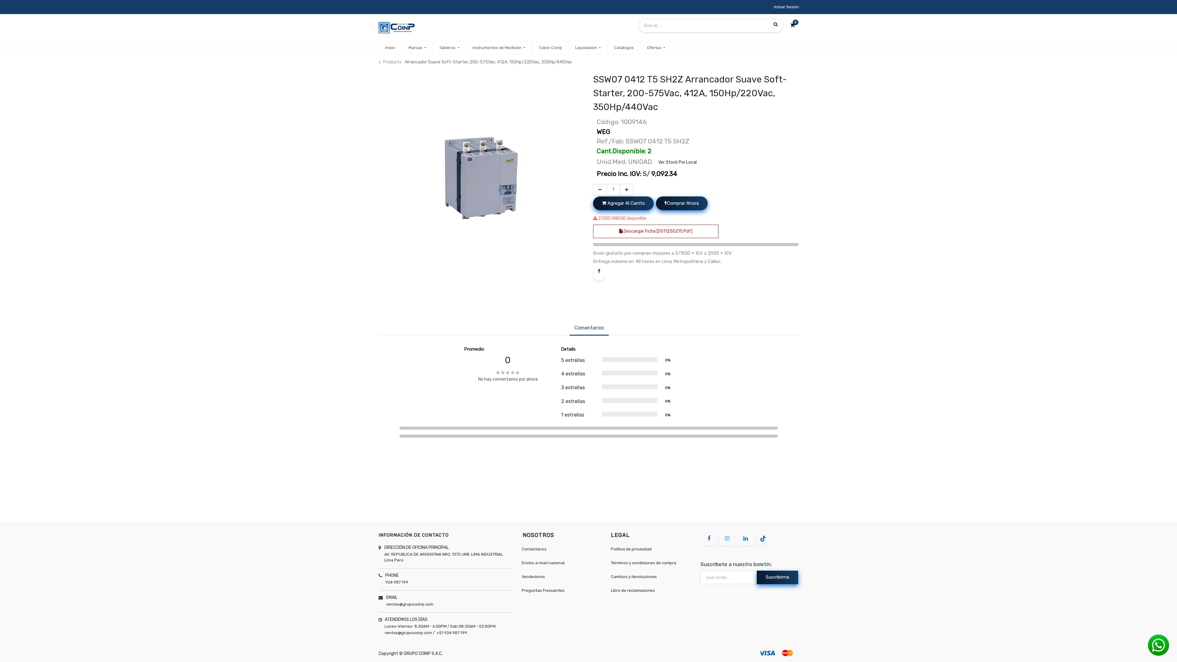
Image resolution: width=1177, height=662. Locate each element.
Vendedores (533, 576)
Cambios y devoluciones (634, 576)
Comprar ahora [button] (683, 203)
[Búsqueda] (776, 24)
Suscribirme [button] (777, 577)
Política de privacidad (631, 549)
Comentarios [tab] (589, 328)
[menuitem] (390, 47)
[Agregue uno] (627, 190)
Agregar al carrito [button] (625, 203)
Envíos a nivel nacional (543, 563)
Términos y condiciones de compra (643, 563)
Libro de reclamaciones (633, 590)
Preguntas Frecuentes (543, 590)
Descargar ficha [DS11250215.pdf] (657, 231)
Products (392, 62)
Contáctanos (534, 549)
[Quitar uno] (600, 190)
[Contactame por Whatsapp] (1158, 645)
